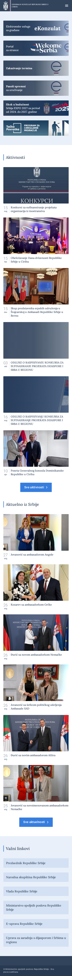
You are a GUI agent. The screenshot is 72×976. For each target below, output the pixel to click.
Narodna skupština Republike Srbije (31, 877)
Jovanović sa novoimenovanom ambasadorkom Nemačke (36, 788)
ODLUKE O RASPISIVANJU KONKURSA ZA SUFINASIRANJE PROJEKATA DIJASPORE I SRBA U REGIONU (36, 346)
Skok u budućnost (36, 108)
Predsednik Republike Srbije (26, 863)
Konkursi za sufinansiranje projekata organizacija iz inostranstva (36, 190)
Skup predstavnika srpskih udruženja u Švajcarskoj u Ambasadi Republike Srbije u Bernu (36, 292)
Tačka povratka (36, 128)
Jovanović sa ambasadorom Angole (36, 536)
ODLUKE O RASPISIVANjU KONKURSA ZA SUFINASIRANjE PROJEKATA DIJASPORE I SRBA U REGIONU (36, 401)
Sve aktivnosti (34, 487)
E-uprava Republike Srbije (24, 924)
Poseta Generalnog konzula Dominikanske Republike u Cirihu (36, 453)
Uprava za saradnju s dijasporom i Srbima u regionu (36, 940)
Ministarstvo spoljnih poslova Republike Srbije (33, 907)
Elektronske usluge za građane (36, 28)
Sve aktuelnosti (34, 822)
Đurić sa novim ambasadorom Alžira (36, 737)
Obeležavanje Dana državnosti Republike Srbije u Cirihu (36, 240)
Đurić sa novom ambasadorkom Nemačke (36, 637)
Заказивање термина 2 (36, 68)
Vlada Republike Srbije (21, 891)
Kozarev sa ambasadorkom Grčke (36, 587)
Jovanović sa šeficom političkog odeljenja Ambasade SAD (36, 687)
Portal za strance (36, 48)
